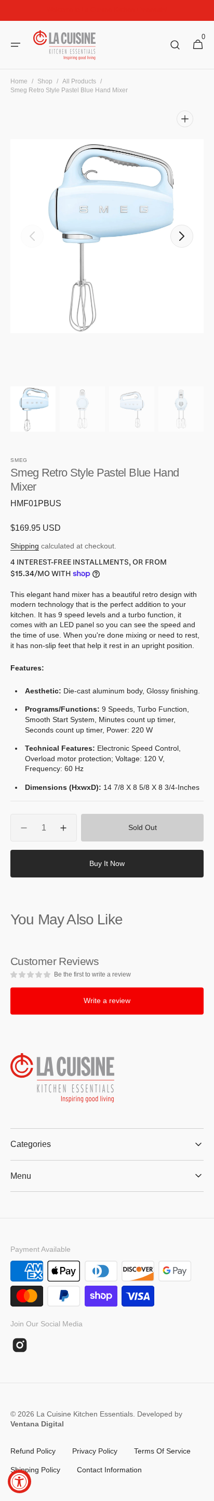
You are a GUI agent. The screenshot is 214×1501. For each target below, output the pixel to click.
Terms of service (162, 1451)
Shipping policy (35, 1470)
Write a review (107, 1000)
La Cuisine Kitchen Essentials (84, 1414)
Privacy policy (94, 1451)
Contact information (109, 1470)
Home (19, 81)
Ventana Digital (37, 1424)
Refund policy (33, 1451)
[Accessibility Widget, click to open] (19, 1481)
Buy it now (107, 863)
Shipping (24, 546)
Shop (44, 81)
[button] (15, 44)
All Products (79, 81)
